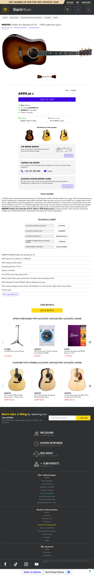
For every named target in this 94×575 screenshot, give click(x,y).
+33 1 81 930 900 (52, 456)
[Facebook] (5, 564)
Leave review (47, 310)
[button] (41, 76)
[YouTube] (36, 564)
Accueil (5, 18)
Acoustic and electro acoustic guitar (31, 18)
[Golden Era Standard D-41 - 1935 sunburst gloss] (29, 135)
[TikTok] (16, 564)
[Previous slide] (2, 342)
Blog (47, 540)
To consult (67, 186)
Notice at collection (32, 572)
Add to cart (47, 99)
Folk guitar (48, 18)
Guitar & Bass (14, 18)
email (49, 171)
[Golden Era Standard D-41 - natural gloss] (46, 135)
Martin (55, 18)
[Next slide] (90, 342)
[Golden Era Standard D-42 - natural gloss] (64, 135)
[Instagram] (26, 564)
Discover (68, 155)
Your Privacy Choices (54, 572)
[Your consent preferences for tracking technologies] (90, 571)
